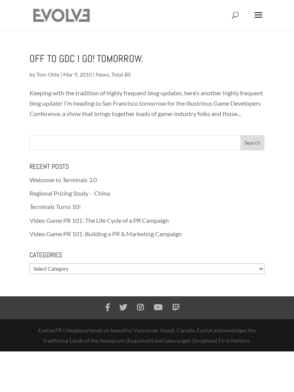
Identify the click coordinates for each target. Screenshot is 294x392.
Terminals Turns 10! (55, 206)
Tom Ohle (47, 74)
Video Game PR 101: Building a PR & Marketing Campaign (105, 233)
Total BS (121, 74)
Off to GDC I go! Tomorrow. (86, 58)
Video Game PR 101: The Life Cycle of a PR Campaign (99, 220)
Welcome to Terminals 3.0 (63, 179)
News (102, 74)
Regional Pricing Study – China (69, 193)
